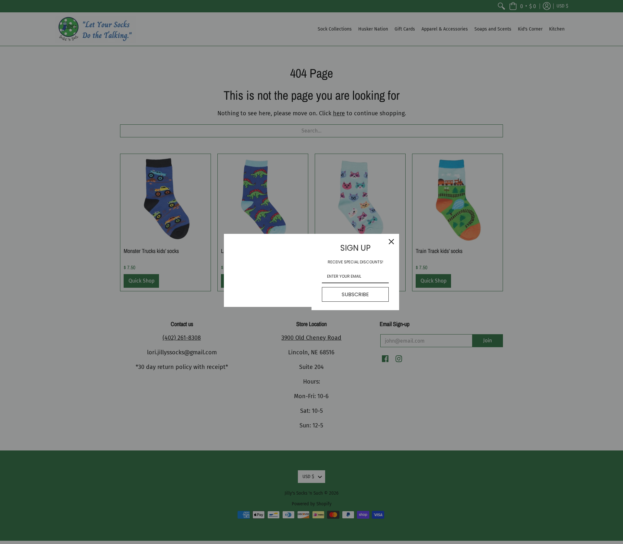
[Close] (391, 241)
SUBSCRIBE (355, 294)
